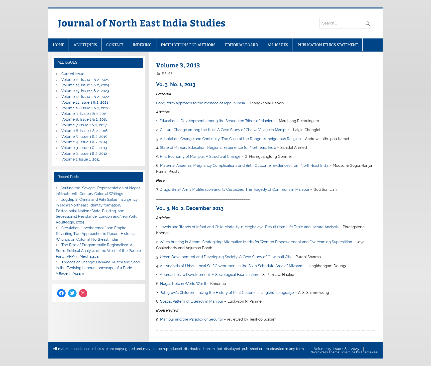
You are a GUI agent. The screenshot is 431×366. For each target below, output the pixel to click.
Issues (167, 73)
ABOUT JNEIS (85, 44)
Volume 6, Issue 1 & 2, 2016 (84, 131)
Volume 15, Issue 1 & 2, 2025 (85, 79)
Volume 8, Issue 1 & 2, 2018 (84, 119)
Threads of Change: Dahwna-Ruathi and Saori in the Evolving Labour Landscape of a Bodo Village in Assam (97, 268)
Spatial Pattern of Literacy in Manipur (191, 301)
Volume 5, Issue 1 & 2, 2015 (84, 136)
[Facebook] (61, 293)
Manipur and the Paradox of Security (191, 319)
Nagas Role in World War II (183, 283)
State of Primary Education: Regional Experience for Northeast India (218, 147)
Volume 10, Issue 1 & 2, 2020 (85, 108)
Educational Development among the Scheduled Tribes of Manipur (217, 121)
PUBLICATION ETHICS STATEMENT (328, 44)
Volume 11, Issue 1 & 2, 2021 (84, 102)
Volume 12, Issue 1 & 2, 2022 (85, 96)
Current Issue (72, 74)
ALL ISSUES (277, 44)
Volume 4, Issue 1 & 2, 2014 (84, 142)
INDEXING (142, 44)
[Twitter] (72, 293)
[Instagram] (83, 293)
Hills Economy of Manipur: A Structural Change (200, 156)
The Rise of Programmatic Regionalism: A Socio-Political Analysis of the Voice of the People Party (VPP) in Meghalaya (98, 251)
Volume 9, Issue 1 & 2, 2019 (84, 113)
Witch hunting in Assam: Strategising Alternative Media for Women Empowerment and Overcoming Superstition (256, 242)
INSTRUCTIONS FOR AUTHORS (188, 44)
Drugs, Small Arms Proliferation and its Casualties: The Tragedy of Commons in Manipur (234, 189)
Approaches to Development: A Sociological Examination (209, 274)
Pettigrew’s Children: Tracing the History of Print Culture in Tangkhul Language (227, 292)
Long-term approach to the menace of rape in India (200, 103)
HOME (58, 44)
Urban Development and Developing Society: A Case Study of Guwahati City (225, 257)
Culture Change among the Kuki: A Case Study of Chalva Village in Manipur (224, 130)
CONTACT (114, 44)
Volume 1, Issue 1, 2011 (80, 159)
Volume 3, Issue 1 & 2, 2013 (84, 148)
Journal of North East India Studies (141, 22)
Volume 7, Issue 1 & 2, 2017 (84, 125)
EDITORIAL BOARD (241, 44)
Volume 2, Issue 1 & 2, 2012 (84, 153)
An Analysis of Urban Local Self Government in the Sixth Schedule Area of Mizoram (232, 266)
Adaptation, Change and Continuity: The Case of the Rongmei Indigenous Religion (230, 139)
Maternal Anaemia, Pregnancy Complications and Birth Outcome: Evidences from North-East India (244, 165)
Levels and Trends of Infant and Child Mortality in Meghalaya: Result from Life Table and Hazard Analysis (248, 227)
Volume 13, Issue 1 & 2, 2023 (85, 91)
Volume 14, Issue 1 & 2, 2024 (85, 85)
